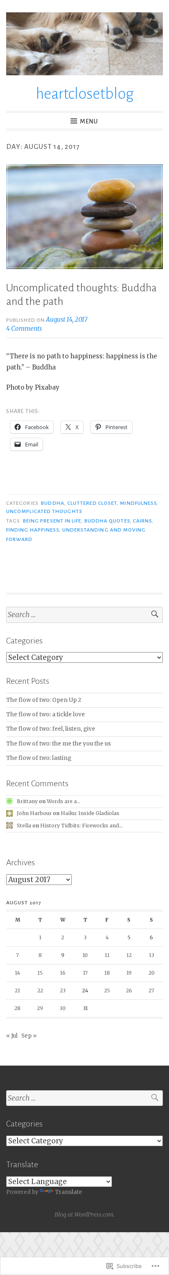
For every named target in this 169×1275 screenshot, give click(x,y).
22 (40, 990)
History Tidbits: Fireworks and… (81, 825)
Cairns (142, 521)
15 (40, 973)
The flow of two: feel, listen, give (50, 728)
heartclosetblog (85, 94)
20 (151, 973)
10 (85, 955)
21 (17, 990)
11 (107, 955)
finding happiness (32, 530)
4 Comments (24, 328)
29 (40, 1008)
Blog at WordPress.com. (85, 1214)
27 (151, 990)
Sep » (29, 1035)
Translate (68, 1192)
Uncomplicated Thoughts (44, 511)
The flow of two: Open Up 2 (43, 700)
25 (107, 990)
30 (62, 1008)
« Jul (12, 1035)
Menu (89, 121)
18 (107, 973)
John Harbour (34, 813)
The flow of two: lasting (38, 758)
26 (129, 990)
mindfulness (138, 503)
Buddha (52, 503)
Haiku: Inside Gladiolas (90, 813)
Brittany (27, 801)
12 (129, 955)
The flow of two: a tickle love (45, 714)
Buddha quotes (107, 521)
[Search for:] (84, 615)
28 (17, 1008)
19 (129, 973)
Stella (24, 825)
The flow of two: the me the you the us (58, 743)
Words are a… (63, 801)
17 (85, 973)
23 (63, 990)
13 (151, 955)
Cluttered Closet (92, 503)
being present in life (52, 521)
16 (63, 973)
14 (17, 973)
